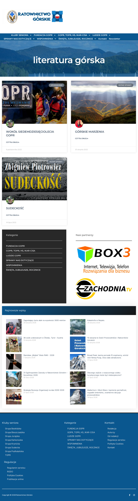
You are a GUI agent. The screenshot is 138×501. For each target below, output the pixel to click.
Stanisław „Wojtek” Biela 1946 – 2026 (38, 355)
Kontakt (102, 38)
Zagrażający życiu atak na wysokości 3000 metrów (44, 320)
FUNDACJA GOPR (43, 35)
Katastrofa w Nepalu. (96, 320)
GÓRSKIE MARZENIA (89, 131)
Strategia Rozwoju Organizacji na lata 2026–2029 (43, 390)
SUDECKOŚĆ (15, 208)
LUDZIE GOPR (100, 35)
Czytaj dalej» (12, 142)
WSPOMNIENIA (45, 38)
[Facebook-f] (130, 495)
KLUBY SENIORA (19, 35)
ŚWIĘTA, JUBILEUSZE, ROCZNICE (75, 38)
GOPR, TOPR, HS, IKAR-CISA (72, 35)
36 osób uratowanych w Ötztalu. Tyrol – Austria (43, 338)
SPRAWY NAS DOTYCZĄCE (17, 38)
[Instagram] (134, 495)
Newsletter (114, 38)
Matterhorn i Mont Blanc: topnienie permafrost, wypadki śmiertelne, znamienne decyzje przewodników (107, 392)
